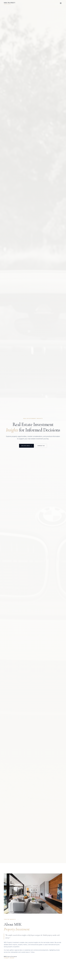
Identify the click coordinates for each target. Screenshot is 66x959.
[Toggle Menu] (60, 3)
